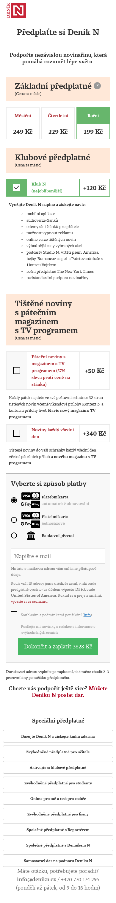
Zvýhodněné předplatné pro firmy (58, 814)
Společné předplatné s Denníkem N (58, 845)
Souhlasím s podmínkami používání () (56, 614)
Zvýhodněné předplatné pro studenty (58, 783)
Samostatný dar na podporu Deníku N (58, 860)
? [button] (97, 85)
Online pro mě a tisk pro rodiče (58, 798)
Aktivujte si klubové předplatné (58, 767)
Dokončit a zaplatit (58, 646)
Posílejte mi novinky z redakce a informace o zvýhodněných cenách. (58, 629)
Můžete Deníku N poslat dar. (69, 692)
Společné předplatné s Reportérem (58, 829)
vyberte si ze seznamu (29, 601)
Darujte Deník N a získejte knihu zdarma (58, 736)
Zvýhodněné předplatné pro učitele (58, 751)
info (87, 614)
